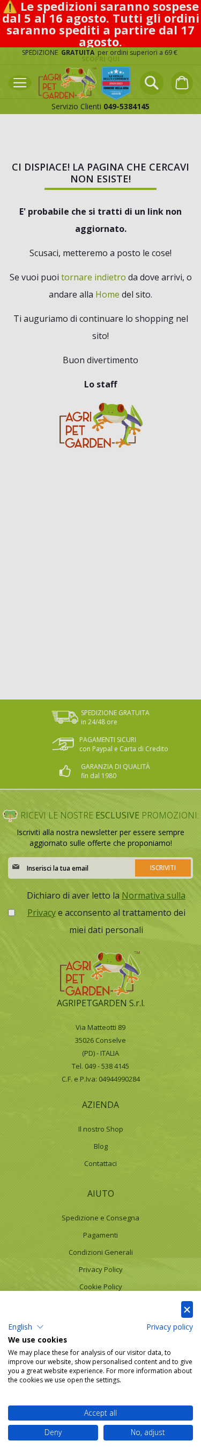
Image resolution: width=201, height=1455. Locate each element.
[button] (26, 1326)
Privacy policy (169, 1327)
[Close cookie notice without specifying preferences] (187, 1309)
